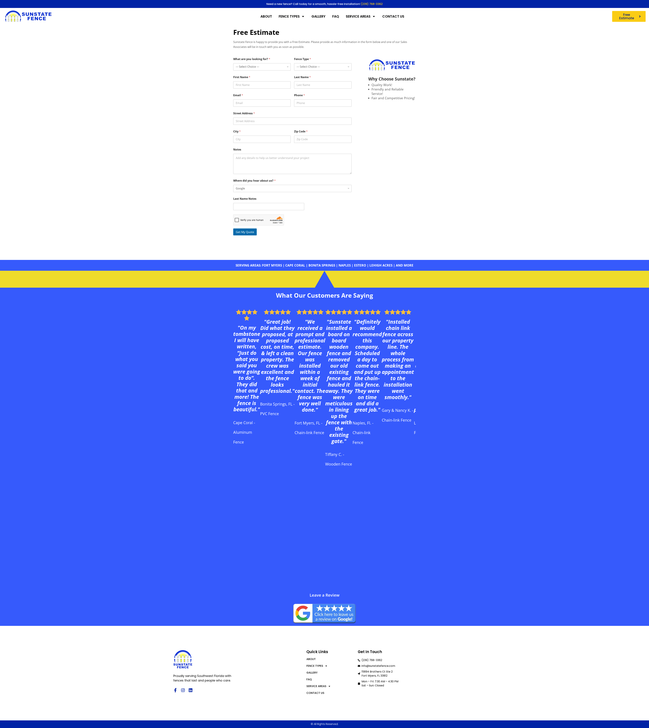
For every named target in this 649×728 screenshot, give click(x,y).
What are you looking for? (251, 59)
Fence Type (302, 59)
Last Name (302, 77)
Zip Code (301, 131)
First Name (241, 77)
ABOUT (266, 16)
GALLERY (318, 16)
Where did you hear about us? (254, 180)
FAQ (335, 16)
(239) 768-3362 (372, 4)
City (237, 131)
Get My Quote (245, 232)
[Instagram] (183, 690)
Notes (237, 149)
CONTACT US (393, 16)
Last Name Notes (244, 198)
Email (238, 95)
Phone (299, 95)
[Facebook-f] (175, 690)
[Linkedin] (190, 690)
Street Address (244, 113)
